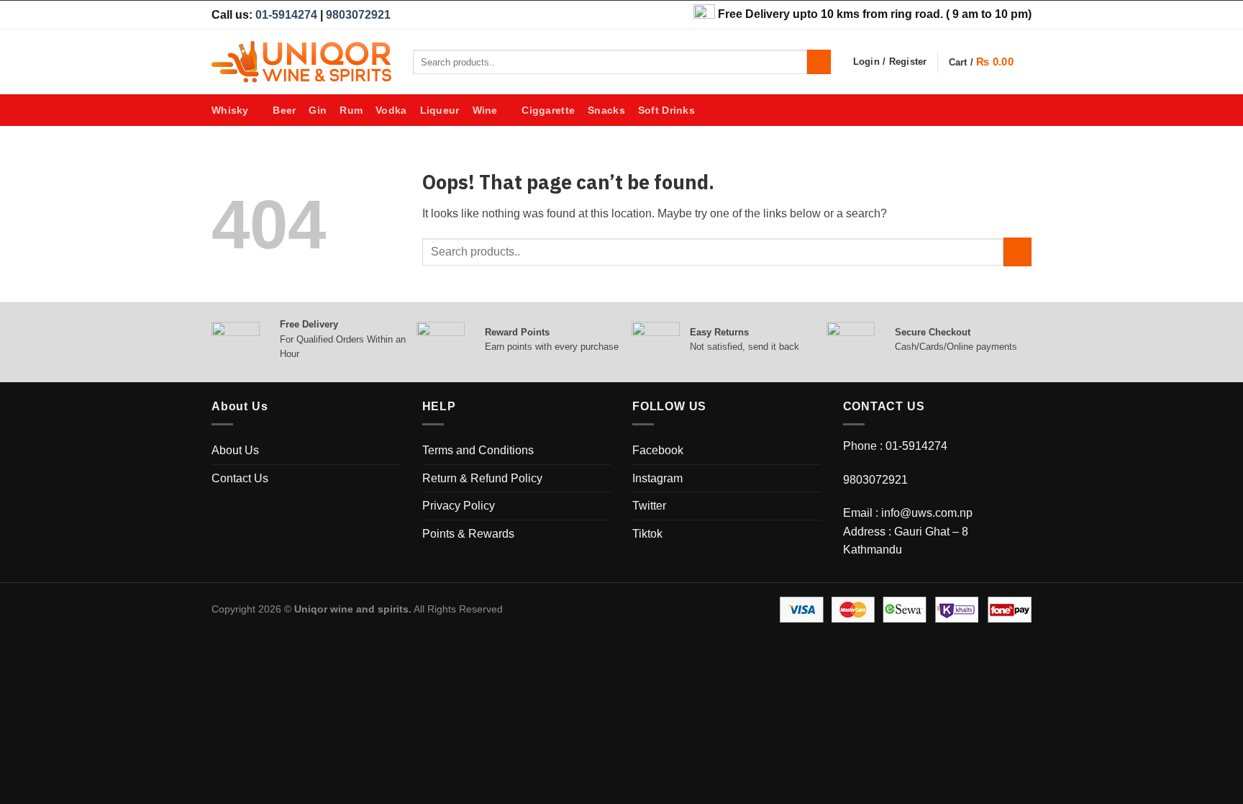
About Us (235, 450)
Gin (318, 110)
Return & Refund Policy (482, 478)
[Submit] (819, 62)
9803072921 (358, 15)
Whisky (230, 110)
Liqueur (440, 110)
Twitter (649, 506)
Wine (485, 110)
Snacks (606, 110)
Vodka (390, 110)
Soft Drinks (666, 110)
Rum (351, 110)
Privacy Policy (458, 506)
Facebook (657, 450)
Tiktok (647, 534)
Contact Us (239, 478)
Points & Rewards (468, 534)
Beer (284, 110)
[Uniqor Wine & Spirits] (301, 62)
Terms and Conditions (478, 450)
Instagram (657, 478)
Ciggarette (548, 110)
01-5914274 (286, 15)
